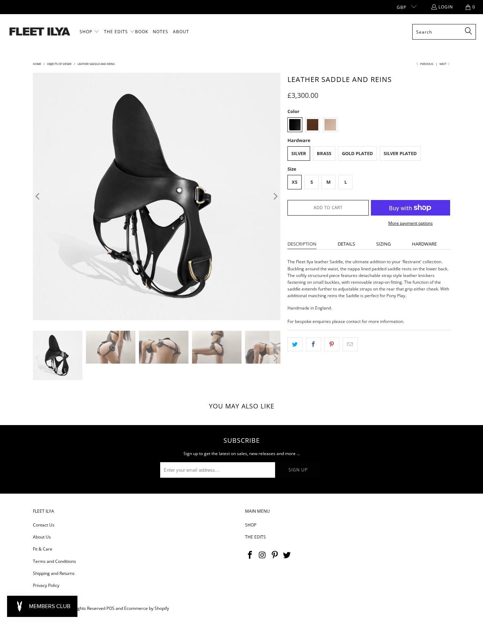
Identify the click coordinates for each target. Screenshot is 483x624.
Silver (298, 153)
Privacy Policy (46, 585)
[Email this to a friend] (350, 344)
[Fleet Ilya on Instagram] (262, 555)
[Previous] (38, 196)
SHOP (250, 525)
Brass (324, 153)
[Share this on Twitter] (295, 344)
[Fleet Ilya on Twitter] (287, 555)
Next (443, 64)
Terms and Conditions (54, 561)
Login (445, 7)
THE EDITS (255, 537)
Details (346, 244)
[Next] (275, 196)
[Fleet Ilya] (39, 32)
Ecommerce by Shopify (146, 608)
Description (301, 244)
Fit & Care (42, 549)
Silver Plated (400, 153)
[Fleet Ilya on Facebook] (250, 555)
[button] (89, 32)
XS (294, 182)
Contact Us (43, 525)
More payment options (410, 223)
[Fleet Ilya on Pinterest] (274, 555)
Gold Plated (357, 153)
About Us (42, 537)
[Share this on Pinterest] (331, 344)
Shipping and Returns (54, 573)
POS (110, 608)
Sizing (383, 244)
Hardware (424, 244)
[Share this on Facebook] (313, 344)
